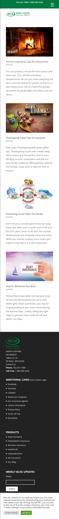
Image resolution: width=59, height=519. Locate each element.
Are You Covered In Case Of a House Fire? (27, 61)
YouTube (12, 388)
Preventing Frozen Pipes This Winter (24, 213)
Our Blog (12, 462)
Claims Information (16, 405)
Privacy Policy (14, 409)
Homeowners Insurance (19, 441)
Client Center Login (38, 380)
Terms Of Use (14, 413)
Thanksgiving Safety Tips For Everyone (25, 137)
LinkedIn (12, 392)
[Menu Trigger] (52, 4)
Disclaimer (13, 418)
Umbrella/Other (15, 453)
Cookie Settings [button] (11, 512)
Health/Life (13, 449)
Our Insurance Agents (18, 401)
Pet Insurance (14, 458)
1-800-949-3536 (22, 371)
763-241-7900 (19, 367)
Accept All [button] (26, 512)
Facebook (12, 384)
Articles (9, 64)
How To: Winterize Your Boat (21, 286)
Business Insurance (17, 445)
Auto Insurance (15, 436)
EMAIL (9, 476)
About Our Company (17, 397)
